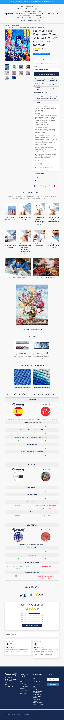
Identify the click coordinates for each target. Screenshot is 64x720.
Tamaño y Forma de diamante (42, 60)
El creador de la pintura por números (37, 696)
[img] (9, 641)
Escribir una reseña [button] (32, 625)
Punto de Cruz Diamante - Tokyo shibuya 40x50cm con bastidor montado (24, 27)
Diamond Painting (38, 704)
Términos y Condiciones (23, 689)
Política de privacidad (23, 692)
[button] (37, 48)
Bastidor (36, 66)
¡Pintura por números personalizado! (37, 701)
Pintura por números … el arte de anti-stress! (37, 681)
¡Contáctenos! (24, 686)
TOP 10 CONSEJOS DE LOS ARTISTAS (37, 691)
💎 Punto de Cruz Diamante (12, 25)
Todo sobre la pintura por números (37, 686)
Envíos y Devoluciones (23, 683)
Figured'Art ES (34, 713)
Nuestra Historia (22, 680)
